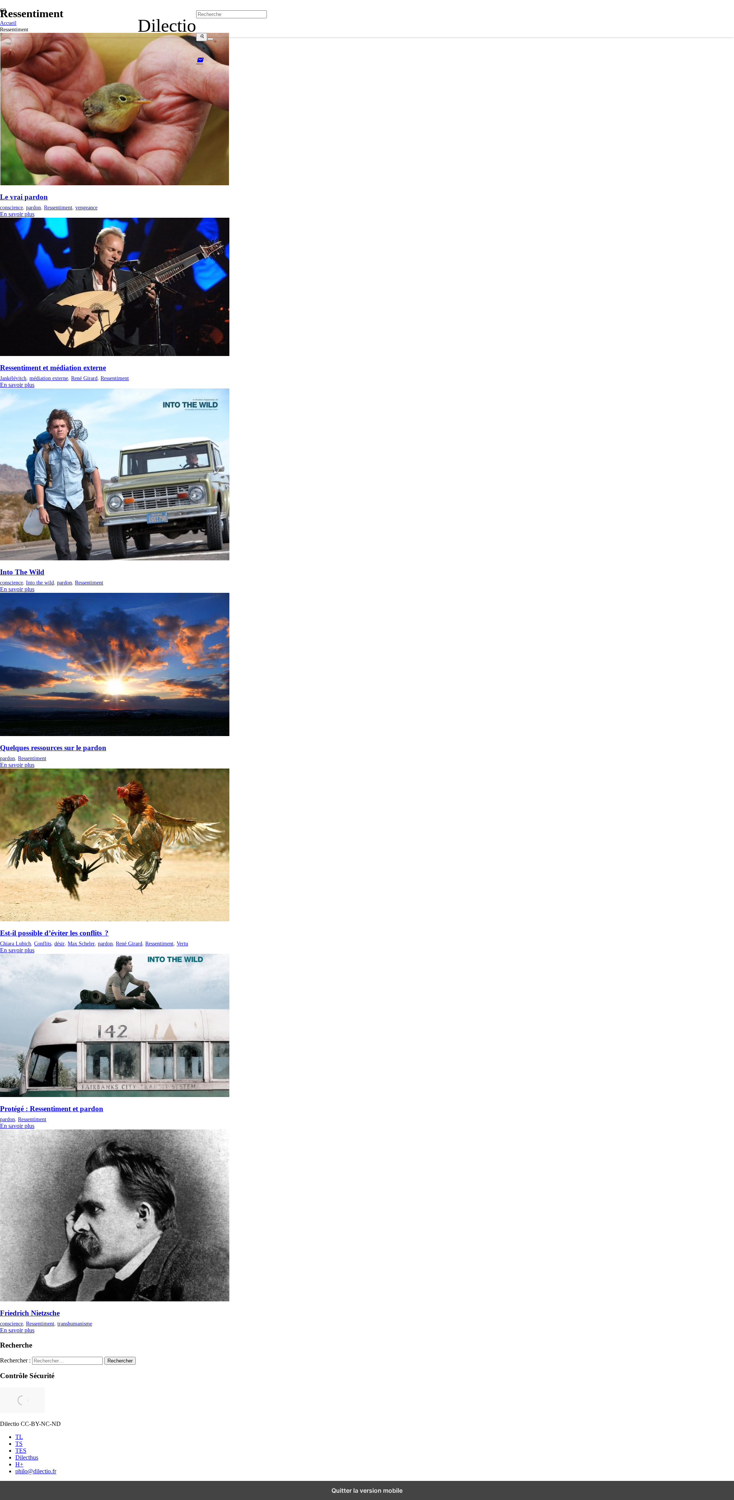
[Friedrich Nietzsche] (114, 1299)
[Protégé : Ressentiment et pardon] (114, 1095)
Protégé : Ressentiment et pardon (51, 1109)
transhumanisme (74, 1323)
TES (20, 1450)
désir (59, 943)
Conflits (42, 943)
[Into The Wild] (114, 558)
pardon (33, 207)
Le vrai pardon (24, 197)
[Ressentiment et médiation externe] (114, 354)
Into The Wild (22, 572)
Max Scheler (81, 943)
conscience (11, 207)
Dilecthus (26, 1457)
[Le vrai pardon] (114, 183)
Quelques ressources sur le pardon (53, 748)
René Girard (84, 378)
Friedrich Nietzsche (30, 1313)
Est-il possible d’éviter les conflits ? (54, 933)
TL (19, 1437)
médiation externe (48, 378)
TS (19, 1443)
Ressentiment (58, 207)
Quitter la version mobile (367, 1490)
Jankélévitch (13, 378)
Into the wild (40, 582)
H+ (19, 1464)
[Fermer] (210, 39)
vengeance (86, 207)
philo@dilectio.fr (35, 1471)
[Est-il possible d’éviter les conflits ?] (114, 919)
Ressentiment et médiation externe (53, 368)
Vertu (182, 943)
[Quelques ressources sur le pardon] (114, 734)
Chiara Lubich (15, 943)
